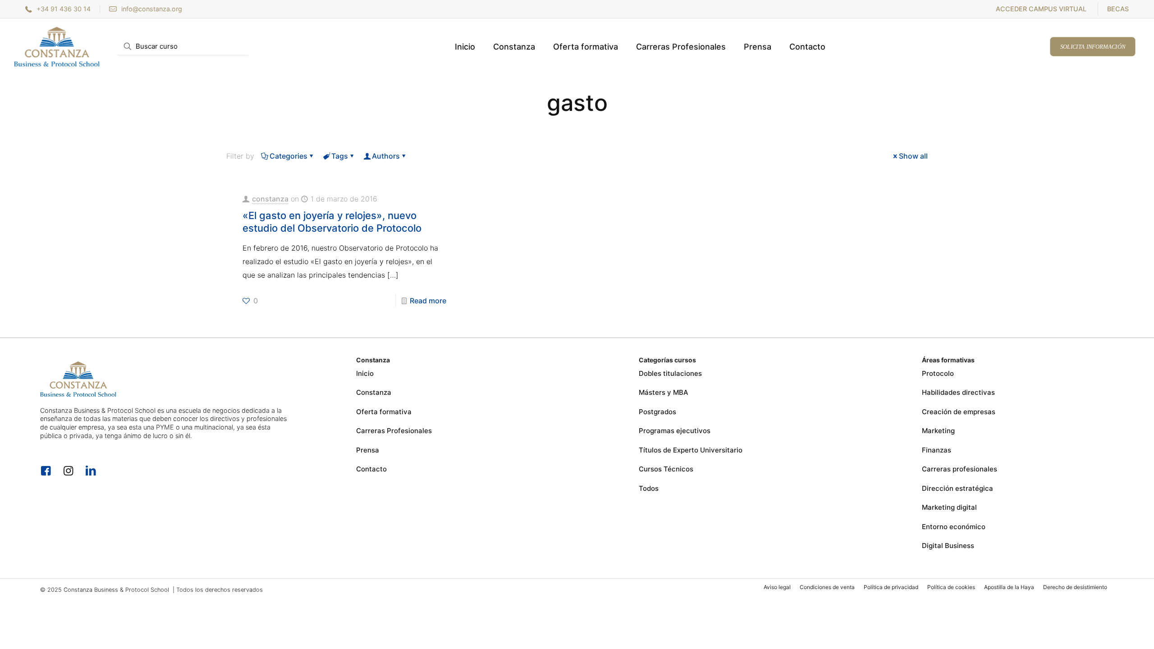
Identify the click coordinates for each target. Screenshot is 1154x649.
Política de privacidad (891, 587)
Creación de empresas (958, 411)
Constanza (373, 392)
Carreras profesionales (959, 469)
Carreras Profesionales (394, 430)
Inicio (365, 373)
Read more (428, 300)
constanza (270, 198)
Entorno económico (953, 526)
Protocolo (938, 373)
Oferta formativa (384, 411)
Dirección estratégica (957, 488)
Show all (913, 155)
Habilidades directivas (958, 392)
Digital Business (948, 545)
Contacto (371, 469)
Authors (386, 155)
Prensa (367, 450)
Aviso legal (777, 587)
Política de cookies (951, 587)
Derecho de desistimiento (1075, 587)
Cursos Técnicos (666, 469)
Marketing (938, 430)
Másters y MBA (663, 392)
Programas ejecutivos (674, 430)
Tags (339, 155)
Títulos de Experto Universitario (690, 450)
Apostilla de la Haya (1009, 587)
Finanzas (936, 450)
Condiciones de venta (827, 587)
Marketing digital (949, 507)
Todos (649, 488)
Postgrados (657, 411)
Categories (288, 155)
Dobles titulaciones (670, 373)
